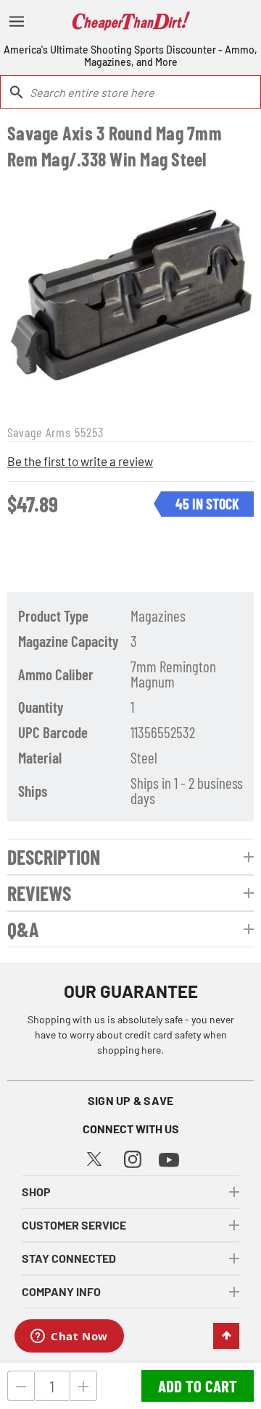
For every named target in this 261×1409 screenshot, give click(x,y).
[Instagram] (132, 1157)
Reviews (39, 893)
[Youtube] (169, 1158)
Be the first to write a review (80, 461)
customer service (74, 1225)
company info (61, 1291)
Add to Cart (197, 1386)
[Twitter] (94, 1157)
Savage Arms (39, 432)
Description (53, 857)
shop (36, 1191)
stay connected (69, 1258)
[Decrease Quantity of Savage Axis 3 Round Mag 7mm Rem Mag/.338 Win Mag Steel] (20, 1386)
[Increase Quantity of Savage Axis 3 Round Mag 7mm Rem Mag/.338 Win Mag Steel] (83, 1386)
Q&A (23, 929)
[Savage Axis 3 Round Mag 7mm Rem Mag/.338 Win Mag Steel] (130, 295)
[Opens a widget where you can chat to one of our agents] (69, 1337)
